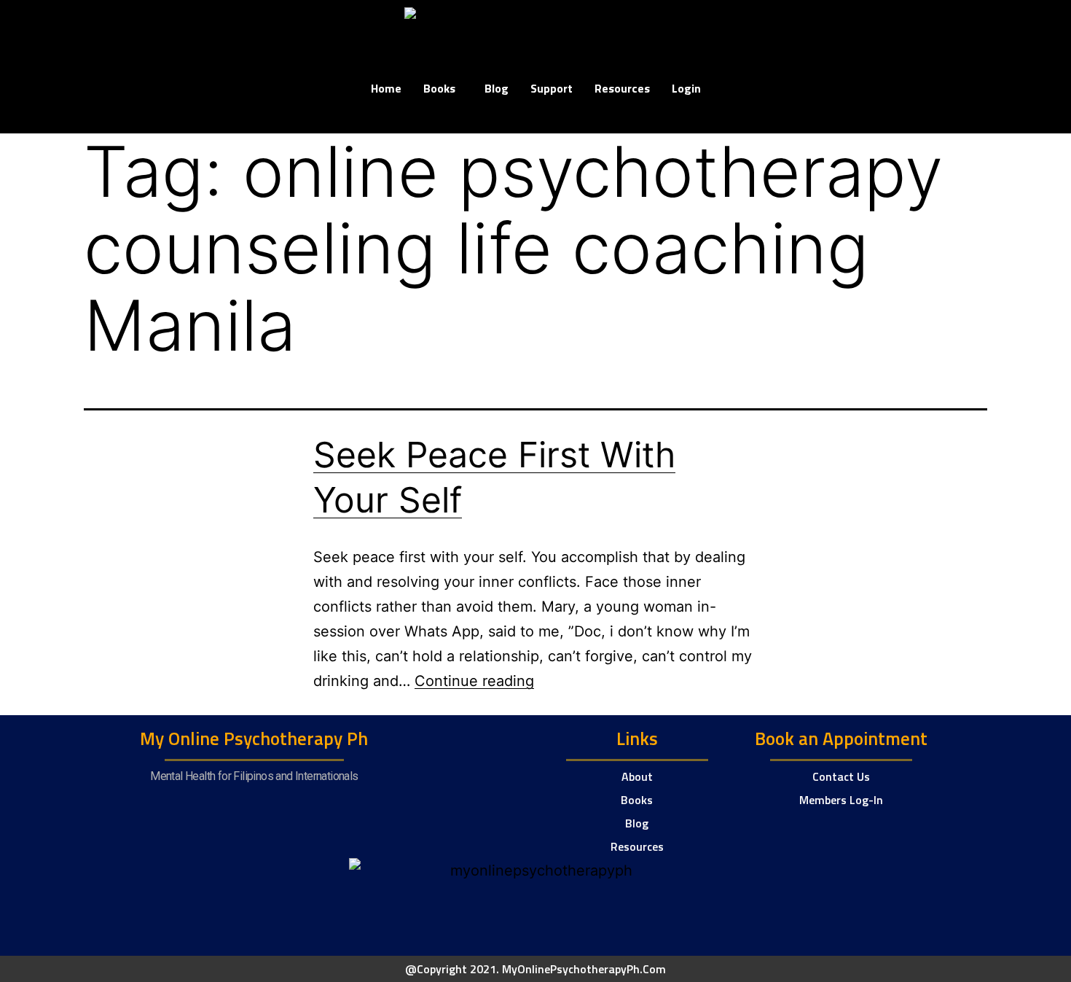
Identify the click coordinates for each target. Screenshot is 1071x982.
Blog (496, 88)
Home (386, 88)
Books (439, 88)
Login (686, 88)
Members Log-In (841, 799)
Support (551, 88)
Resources (622, 88)
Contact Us (841, 776)
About (637, 776)
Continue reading (474, 681)
